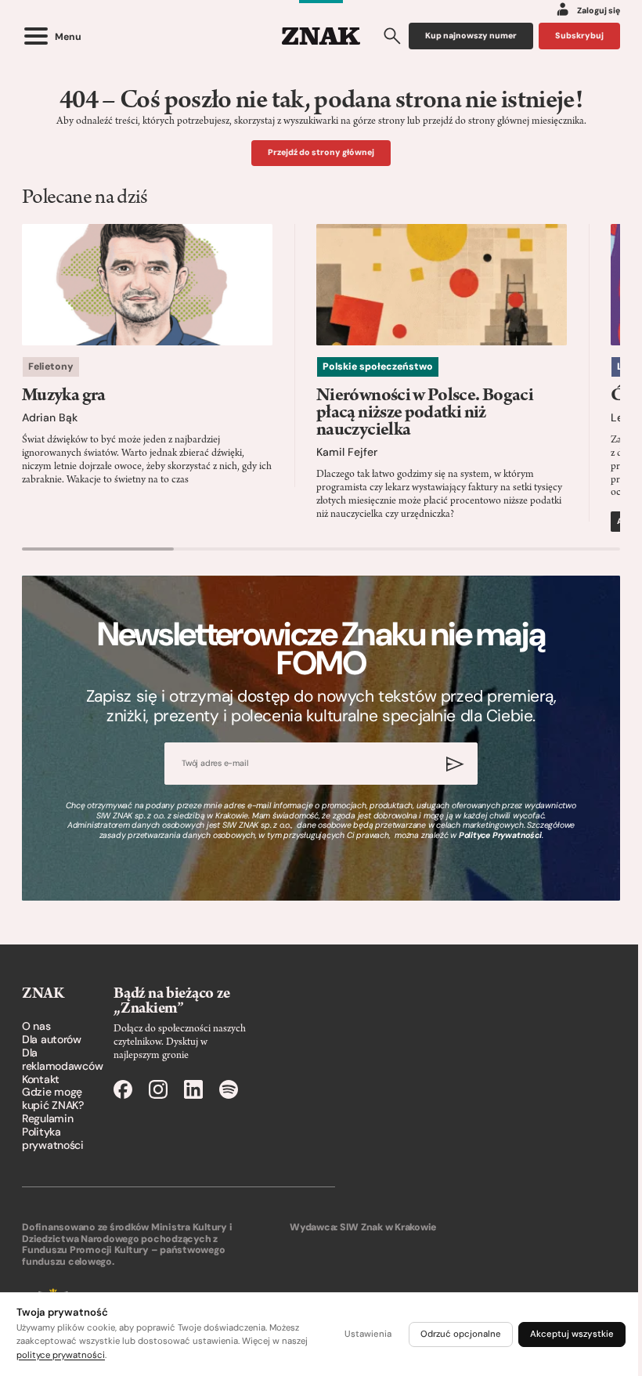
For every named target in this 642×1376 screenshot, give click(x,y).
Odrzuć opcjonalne (460, 1334)
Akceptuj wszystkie (572, 1334)
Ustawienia (367, 1334)
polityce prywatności (60, 1355)
